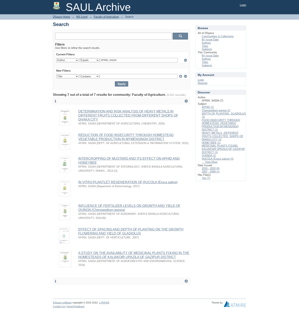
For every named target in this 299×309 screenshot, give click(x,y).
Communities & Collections (218, 36)
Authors (206, 42)
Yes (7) (206, 178)
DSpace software (62, 302)
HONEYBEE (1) (211, 142)
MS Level (81, 16)
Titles (205, 46)
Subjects (207, 49)
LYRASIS (104, 302)
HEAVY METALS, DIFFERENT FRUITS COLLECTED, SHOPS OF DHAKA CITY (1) (222, 136)
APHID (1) (208, 107)
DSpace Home (61, 16)
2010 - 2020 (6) (210, 168)
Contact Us (59, 306)
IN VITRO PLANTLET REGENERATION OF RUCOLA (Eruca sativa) (128, 182)
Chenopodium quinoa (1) (216, 110)
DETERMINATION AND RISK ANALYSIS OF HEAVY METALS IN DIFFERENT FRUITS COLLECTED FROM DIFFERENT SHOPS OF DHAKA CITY (128, 115)
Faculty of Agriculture (106, 16)
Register (202, 83)
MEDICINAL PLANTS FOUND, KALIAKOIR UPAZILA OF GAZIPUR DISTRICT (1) (223, 149)
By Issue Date (210, 39)
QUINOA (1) (209, 155)
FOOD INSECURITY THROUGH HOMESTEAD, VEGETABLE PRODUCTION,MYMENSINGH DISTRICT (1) (221, 125)
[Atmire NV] (235, 305)
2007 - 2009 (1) (210, 171)
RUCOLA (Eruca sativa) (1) (218, 158)
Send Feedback (75, 306)
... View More (209, 162)
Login (243, 5)
